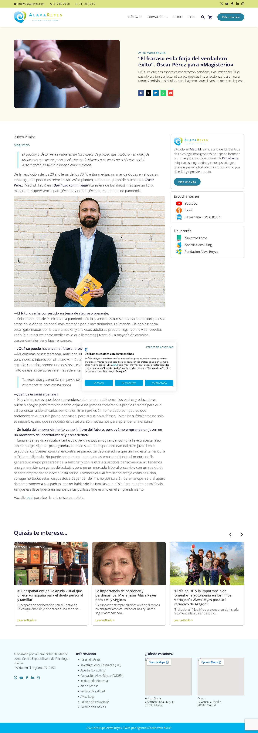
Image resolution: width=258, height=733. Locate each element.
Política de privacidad (159, 347)
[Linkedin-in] (237, 3)
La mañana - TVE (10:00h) (203, 217)
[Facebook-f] (232, 3)
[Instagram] (242, 3)
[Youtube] (226, 3)
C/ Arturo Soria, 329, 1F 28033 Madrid (160, 701)
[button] (141, 93)
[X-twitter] (221, 3)
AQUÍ (115, 364)
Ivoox (189, 210)
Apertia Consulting (198, 245)
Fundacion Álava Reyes (201, 251)
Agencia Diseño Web (150, 728)
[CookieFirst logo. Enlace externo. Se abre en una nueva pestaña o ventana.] (86, 349)
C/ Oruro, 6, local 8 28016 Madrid (209, 701)
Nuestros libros (196, 238)
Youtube (191, 203)
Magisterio (22, 145)
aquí (29, 497)
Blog (191, 17)
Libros (177, 17)
